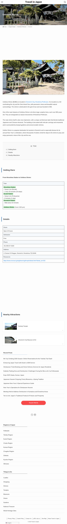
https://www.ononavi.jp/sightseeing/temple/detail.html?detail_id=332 (24, 260)
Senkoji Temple (23, 326)
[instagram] (35, 415)
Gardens (6, 502)
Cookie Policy (20, 518)
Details (10, 152)
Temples (6, 490)
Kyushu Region (8, 459)
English (9, 523)
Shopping (6, 482)
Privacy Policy (11, 518)
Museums (6, 494)
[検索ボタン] (65, 2)
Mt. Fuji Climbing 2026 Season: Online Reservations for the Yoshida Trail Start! (27, 358)
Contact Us (28, 518)
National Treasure (8, 506)
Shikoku (5, 455)
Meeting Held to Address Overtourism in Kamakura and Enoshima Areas (25, 391)
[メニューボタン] (2, 2)
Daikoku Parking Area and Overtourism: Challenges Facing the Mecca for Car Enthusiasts (31, 371)
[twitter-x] (32, 415)
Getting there (12, 149)
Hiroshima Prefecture (41, 102)
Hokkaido (6, 431)
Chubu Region (7, 443)
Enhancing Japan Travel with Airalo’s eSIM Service (19, 363)
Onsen (5, 498)
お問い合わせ (36, 518)
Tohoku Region (8, 435)
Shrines (5, 486)
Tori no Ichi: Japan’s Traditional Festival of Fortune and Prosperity (23, 395)
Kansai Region (8, 447)
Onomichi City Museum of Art (27, 340)
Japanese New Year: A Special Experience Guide (18, 383)
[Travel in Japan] (33, 2)
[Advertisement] (33, 41)
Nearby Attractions (14, 155)
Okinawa (6, 464)
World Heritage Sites (9, 510)
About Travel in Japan (53, 518)
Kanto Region (7, 439)
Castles (5, 477)
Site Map (44, 518)
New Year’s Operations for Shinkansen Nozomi (18, 387)
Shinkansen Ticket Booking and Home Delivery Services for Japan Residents (27, 367)
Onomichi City (30, 102)
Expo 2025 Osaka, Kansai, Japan (13, 375)
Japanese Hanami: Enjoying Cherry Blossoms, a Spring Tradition (23, 379)
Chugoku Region (8, 451)
